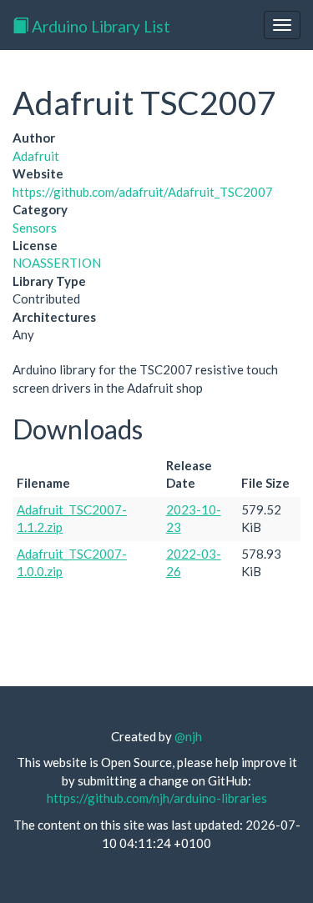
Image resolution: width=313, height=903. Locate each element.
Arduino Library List (99, 26)
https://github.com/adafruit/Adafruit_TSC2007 (143, 191)
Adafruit (36, 155)
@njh (188, 736)
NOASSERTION (57, 262)
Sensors (35, 227)
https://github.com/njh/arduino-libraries (157, 797)
